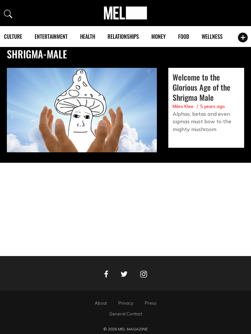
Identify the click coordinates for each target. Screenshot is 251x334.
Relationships (123, 36)
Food (183, 36)
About (101, 303)
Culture (13, 36)
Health (87, 36)
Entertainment (51, 36)
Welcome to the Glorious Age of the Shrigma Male (201, 87)
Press (151, 303)
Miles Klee (183, 106)
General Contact (125, 313)
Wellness (212, 36)
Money (158, 36)
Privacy (125, 303)
